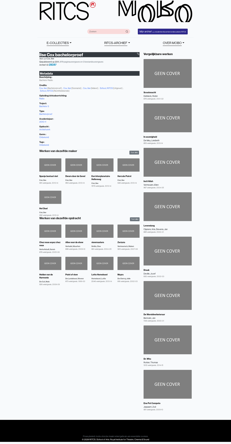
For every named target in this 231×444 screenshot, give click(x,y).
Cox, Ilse (50, 58)
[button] (138, 54)
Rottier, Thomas (151, 362)
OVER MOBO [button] (172, 43)
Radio (42, 98)
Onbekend (44, 137)
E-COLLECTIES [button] (58, 43)
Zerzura (121, 242)
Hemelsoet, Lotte (98, 278)
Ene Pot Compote (152, 403)
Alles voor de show (74, 242)
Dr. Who (147, 358)
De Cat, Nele (44, 281)
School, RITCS (106, 88)
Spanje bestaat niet (48, 176)
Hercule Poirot (124, 176)
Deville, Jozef (150, 273)
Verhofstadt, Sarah (47, 249)
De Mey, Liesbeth (151, 140)
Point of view (71, 274)
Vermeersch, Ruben (126, 246)
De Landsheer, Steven (74, 278)
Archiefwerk (44, 129)
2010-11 (42, 121)
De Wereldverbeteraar (154, 314)
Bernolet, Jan (149, 318)
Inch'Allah (148, 181)
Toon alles (134, 152)
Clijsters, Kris (149, 229)
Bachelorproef (45, 114)
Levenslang (149, 225)
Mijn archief (163, 31)
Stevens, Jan (162, 229)
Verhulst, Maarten (72, 246)
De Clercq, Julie (124, 278)
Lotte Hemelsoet (99, 274)
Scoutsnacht (150, 92)
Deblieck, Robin (151, 96)
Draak (146, 270)
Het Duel (43, 208)
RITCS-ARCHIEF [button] (115, 43)
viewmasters (97, 242)
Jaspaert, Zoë (150, 406)
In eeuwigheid (150, 136)
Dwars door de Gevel (75, 176)
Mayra (121, 274)
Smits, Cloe (96, 246)
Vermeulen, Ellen (151, 184)
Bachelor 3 (44, 106)
